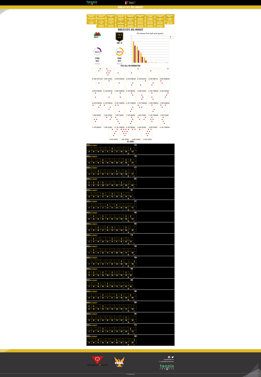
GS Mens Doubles (140, 19)
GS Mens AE (101, 22)
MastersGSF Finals (160, 26)
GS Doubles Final (159, 19)
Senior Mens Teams (150, 15)
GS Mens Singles (111, 19)
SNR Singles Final (111, 15)
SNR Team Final (169, 15)
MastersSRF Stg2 (101, 26)
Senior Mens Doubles (120, 15)
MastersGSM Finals (150, 26)
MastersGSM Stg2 (111, 26)
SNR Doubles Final (140, 15)
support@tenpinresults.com (167, 361)
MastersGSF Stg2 (120, 26)
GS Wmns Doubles (150, 19)
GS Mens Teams (169, 19)
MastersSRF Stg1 (140, 22)
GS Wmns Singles (120, 19)
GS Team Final (121, 22)
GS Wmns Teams (91, 22)
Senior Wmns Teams (160, 15)
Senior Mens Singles (91, 15)
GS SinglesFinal (130, 19)
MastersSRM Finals (130, 26)
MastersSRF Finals (140, 26)
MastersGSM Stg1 (150, 22)
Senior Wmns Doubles (130, 15)
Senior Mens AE (91, 19)
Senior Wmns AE (101, 19)
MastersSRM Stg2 (169, 22)
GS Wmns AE (111, 22)
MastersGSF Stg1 (160, 22)
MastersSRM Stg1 (130, 22)
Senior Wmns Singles (101, 15)
